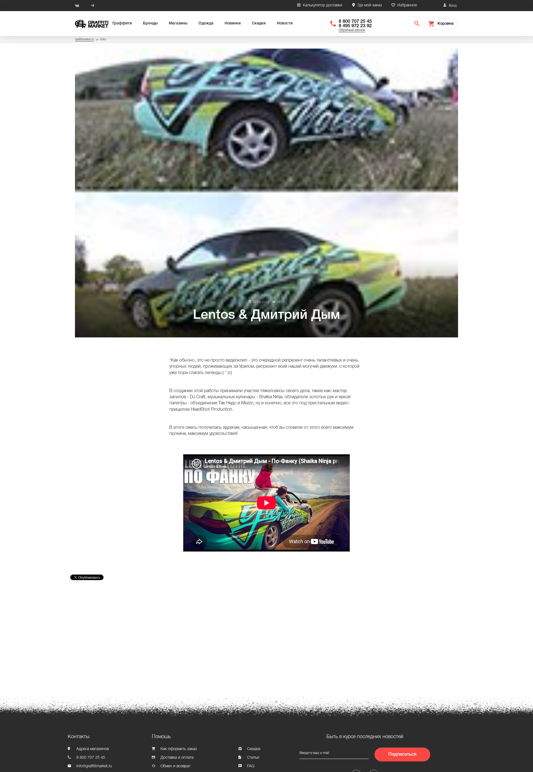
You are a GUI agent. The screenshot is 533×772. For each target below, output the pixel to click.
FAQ (250, 766)
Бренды (150, 23)
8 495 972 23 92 (355, 26)
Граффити (122, 23)
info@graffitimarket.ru (94, 766)
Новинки (233, 23)
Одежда (205, 23)
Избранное (407, 5)
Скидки (259, 23)
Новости (285, 23)
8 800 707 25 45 (355, 21)
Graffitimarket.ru (84, 39)
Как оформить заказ (178, 749)
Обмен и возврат (175, 766)
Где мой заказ (370, 5)
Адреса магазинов (92, 749)
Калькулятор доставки (322, 5)
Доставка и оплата (176, 758)
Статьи (253, 758)
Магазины (178, 23)
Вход (453, 5)
